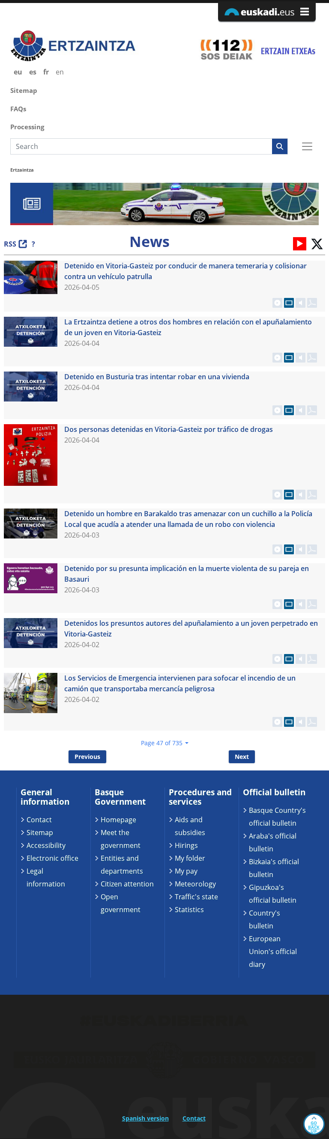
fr (46, 72)
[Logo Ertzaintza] (84, 46)
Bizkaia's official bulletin (274, 868)
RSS (10, 244)
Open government (121, 903)
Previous (87, 756)
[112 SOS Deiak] (226, 49)
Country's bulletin (264, 919)
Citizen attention (127, 884)
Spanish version (145, 1118)
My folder (190, 858)
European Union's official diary (273, 951)
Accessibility (46, 845)
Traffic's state (196, 896)
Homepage (118, 819)
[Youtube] (299, 242)
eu (18, 72)
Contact (39, 819)
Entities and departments (122, 865)
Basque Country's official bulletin (277, 817)
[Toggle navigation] (307, 146)
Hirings (186, 845)
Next (242, 756)
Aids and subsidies (190, 826)
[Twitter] (316, 242)
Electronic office (52, 858)
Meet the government (121, 839)
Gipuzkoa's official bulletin (272, 894)
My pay (186, 871)
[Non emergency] (287, 49)
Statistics (189, 909)
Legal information (46, 877)
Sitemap (40, 832)
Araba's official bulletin (272, 842)
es (32, 72)
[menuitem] (164, 89)
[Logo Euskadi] (267, 11)
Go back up (314, 1127)
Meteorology (195, 884)
